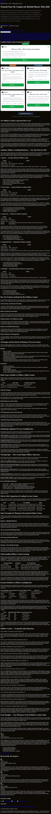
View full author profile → (6, 753)
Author (2, 2)
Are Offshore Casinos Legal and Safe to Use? (10, 33)
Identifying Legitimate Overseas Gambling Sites (33, 35)
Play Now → (25, 60)
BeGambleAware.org (36, 116)
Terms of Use (10, 806)
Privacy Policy (4, 806)
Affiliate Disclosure (17, 806)
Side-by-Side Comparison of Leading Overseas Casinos (31, 36)
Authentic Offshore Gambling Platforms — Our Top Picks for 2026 (35, 33)
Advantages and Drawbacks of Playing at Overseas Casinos (37, 34)
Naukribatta (3, 1)
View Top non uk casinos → (7, 24)
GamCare (14, 801)
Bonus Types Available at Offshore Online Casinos (11, 35)
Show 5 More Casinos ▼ (25, 113)
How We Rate (24, 806)
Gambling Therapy (21, 801)
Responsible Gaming (31, 806)
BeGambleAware (6, 801)
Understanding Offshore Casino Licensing (28, 38)
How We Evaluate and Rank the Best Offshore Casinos (12, 34)
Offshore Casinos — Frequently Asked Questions (22, 39)
